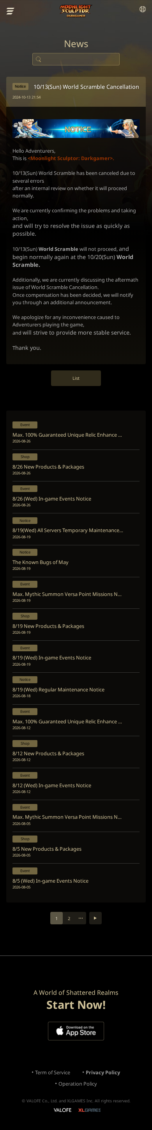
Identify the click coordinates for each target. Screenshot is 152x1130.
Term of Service (52, 1072)
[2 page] (95, 918)
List (76, 378)
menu (10, 11)
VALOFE (62, 1110)
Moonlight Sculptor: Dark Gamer (76, 11)
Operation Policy (77, 1083)
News (76, 43)
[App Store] (76, 1031)
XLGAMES (89, 1110)
